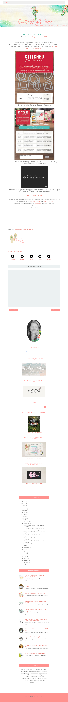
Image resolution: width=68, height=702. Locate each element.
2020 (24, 512)
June (25, 553)
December (26, 521)
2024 (23, 505)
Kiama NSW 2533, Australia (24, 229)
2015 (23, 564)
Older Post (55, 310)
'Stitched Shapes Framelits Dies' (42, 47)
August (26, 549)
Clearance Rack (37, 203)
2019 (23, 514)
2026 (23, 501)
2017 (23, 518)
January (26, 562)
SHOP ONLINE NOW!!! (34, 195)
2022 (23, 509)
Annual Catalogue (48, 201)
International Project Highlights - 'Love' (33, 528)
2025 (23, 503)
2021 (23, 510)
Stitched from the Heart (29, 544)
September (27, 547)
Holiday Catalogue (36, 201)
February (26, 560)
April (25, 556)
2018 (23, 516)
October (26, 545)
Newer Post (13, 310)
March (25, 558)
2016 (23, 520)
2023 (23, 507)
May (25, 555)
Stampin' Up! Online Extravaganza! (32, 530)
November (27, 523)
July (25, 551)
